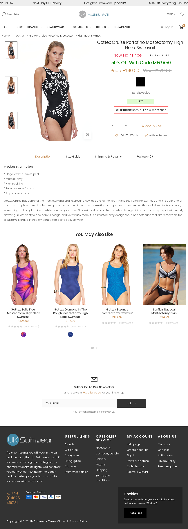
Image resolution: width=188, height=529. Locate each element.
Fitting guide (73, 461)
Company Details (107, 453)
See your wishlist (137, 472)
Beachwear (55, 27)
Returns (101, 464)
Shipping (101, 470)
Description (43, 156)
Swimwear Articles (76, 472)
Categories (72, 455)
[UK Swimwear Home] (94, 14)
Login (169, 27)
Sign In (131, 455)
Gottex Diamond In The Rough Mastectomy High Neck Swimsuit (70, 313)
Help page (133, 444)
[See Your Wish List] (183, 14)
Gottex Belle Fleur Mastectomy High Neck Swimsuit (23, 313)
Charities (163, 450)
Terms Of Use (57, 521)
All (6, 27)
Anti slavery (165, 455)
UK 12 (141, 101)
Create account (137, 450)
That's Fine (135, 512)
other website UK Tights (27, 467)
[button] (92, 348)
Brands (32, 27)
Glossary (71, 466)
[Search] (3, 14)
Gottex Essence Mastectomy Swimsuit (117, 311)
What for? (152, 503)
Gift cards (71, 450)
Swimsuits (80, 27)
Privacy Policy (167, 461)
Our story (164, 444)
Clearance (122, 27)
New (20, 27)
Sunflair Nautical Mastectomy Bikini (164, 311)
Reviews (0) (144, 156)
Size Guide (143, 93)
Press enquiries (168, 466)
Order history (135, 466)
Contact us (103, 448)
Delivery (101, 459)
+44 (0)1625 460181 (13, 498)
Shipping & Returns (108, 156)
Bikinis (101, 27)
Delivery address (138, 461)
